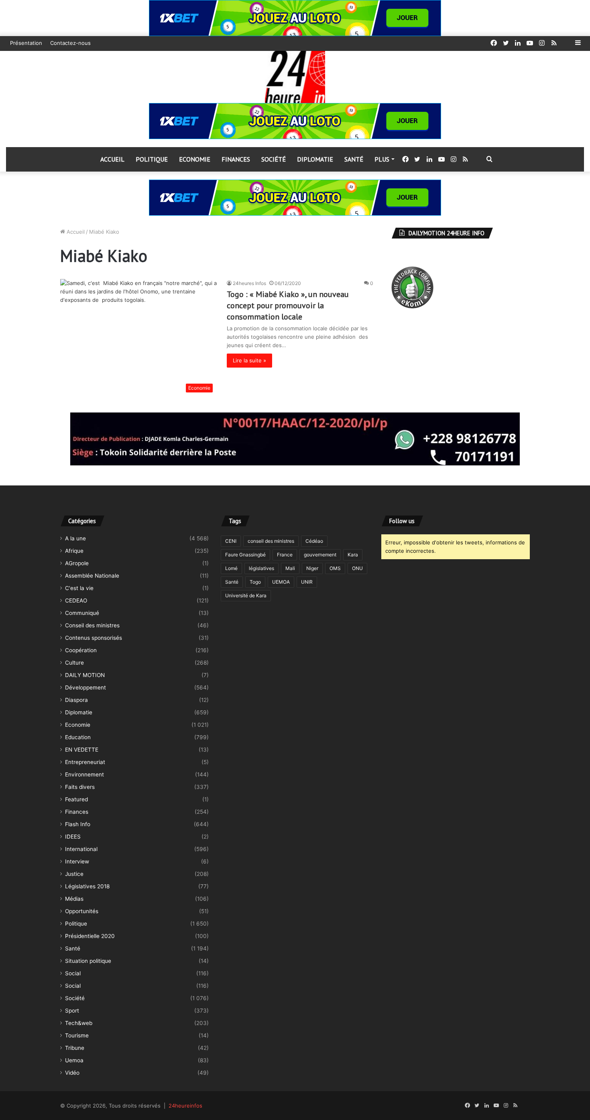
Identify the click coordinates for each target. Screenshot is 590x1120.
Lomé (231, 568)
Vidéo (72, 1072)
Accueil (112, 159)
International (81, 849)
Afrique (74, 551)
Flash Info (77, 824)
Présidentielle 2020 (90, 936)
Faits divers (80, 787)
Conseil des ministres (92, 625)
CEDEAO (76, 600)
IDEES (73, 836)
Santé (353, 159)
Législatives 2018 (87, 886)
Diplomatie (315, 159)
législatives (261, 568)
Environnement (84, 774)
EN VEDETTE (81, 749)
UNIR (307, 582)
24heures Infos (249, 283)
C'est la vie (79, 588)
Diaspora (76, 700)
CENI (230, 541)
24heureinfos (185, 1105)
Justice (74, 874)
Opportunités (81, 911)
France (285, 555)
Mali (290, 568)
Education (78, 737)
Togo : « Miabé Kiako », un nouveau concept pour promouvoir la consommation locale (288, 305)
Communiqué (82, 613)
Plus (381, 159)
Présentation (26, 43)
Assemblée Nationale (92, 575)
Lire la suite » (249, 360)
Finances (236, 159)
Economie (194, 159)
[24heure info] (295, 77)
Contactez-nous (70, 43)
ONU (357, 568)
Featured (76, 799)
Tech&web (78, 1023)
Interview (77, 861)
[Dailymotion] (566, 43)
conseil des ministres (271, 541)
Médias (74, 899)
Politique (152, 159)
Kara (353, 555)
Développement (85, 687)
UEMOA (281, 582)
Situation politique (88, 961)
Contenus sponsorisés (93, 638)
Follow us (402, 521)
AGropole (77, 563)
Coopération (81, 650)
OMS (335, 568)
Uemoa (74, 1060)
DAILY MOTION (85, 675)
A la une (75, 538)
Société (273, 159)
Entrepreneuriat (85, 762)
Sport (72, 1010)
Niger (312, 568)
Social (73, 973)
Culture (74, 662)
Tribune (74, 1048)
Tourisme (77, 1035)
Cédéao (314, 541)
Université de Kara (246, 595)
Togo (255, 582)
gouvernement (320, 555)
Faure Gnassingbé (245, 555)
